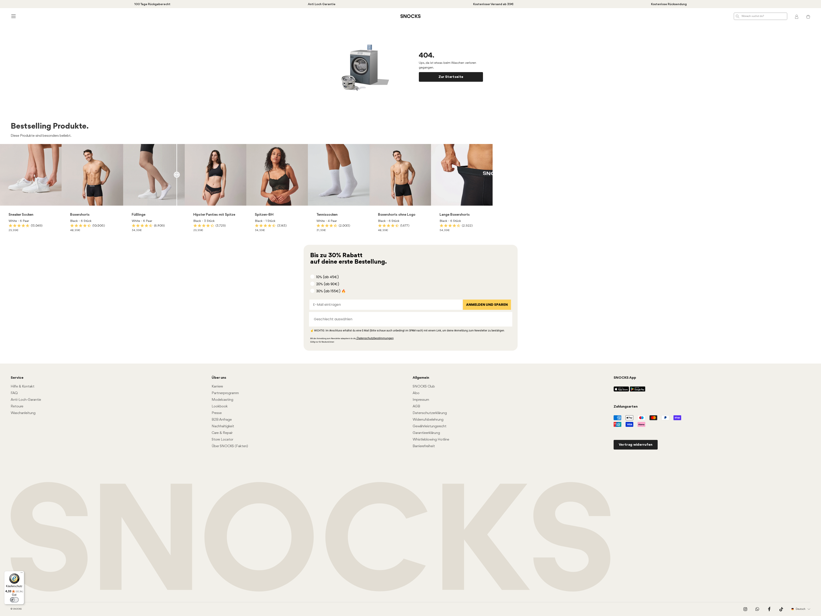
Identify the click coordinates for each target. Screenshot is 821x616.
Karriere (217, 386)
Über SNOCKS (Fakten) (230, 446)
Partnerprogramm (225, 393)
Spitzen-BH (264, 215)
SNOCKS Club (424, 386)
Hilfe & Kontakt (22, 386)
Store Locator (222, 439)
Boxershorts (80, 215)
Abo (416, 393)
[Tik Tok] (781, 609)
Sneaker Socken (21, 215)
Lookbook (220, 406)
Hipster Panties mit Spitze (214, 215)
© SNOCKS (16, 609)
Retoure (17, 406)
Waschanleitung (23, 413)
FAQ (14, 393)
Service (17, 378)
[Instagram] (745, 609)
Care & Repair (222, 433)
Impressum (421, 400)
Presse (217, 413)
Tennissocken (327, 215)
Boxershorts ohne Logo (396, 215)
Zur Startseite (451, 77)
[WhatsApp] (757, 609)
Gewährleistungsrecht (429, 426)
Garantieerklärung (426, 433)
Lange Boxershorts (455, 215)
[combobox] (409, 319)
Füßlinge (138, 215)
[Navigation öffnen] (13, 16)
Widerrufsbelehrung (428, 420)
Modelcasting (222, 400)
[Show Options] (507, 319)
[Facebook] (769, 609)
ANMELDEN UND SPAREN (487, 304)
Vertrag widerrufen (636, 445)
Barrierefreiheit (424, 446)
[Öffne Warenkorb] (808, 16)
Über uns (219, 378)
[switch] (14, 599)
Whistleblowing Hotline (431, 439)
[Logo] (410, 16)
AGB (416, 406)
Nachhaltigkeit (223, 426)
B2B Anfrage (222, 420)
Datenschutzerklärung (430, 413)
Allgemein (421, 378)
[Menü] (21, 573)
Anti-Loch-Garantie (26, 400)
